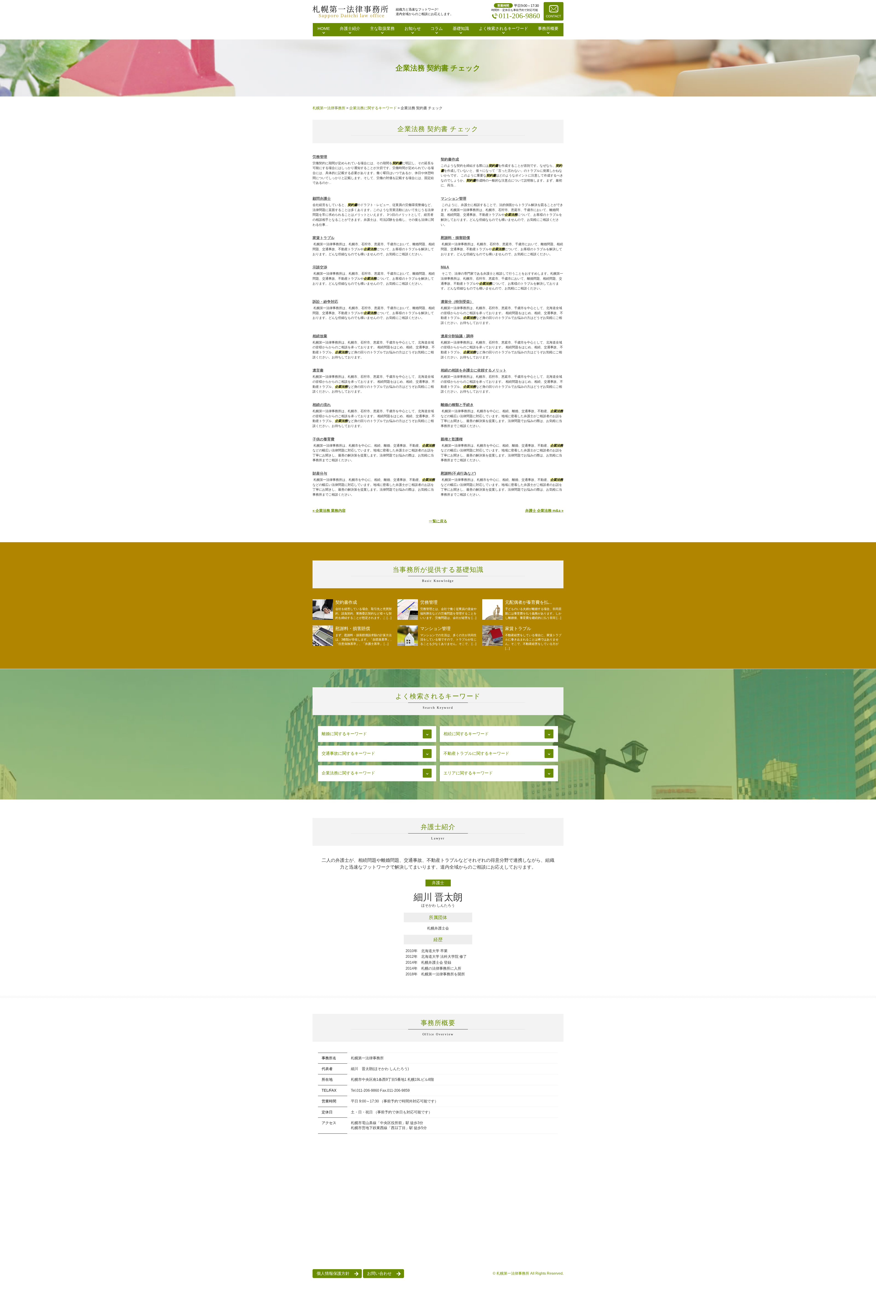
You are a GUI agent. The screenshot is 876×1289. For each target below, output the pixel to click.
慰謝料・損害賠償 (455, 238)
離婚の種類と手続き (457, 405)
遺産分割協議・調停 (457, 336)
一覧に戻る (438, 521)
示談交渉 (320, 267)
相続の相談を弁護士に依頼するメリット (473, 370)
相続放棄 (320, 336)
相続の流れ (322, 405)
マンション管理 (453, 199)
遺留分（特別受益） (457, 302)
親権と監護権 (452, 439)
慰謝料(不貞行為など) (458, 473)
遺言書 (318, 370)
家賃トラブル (323, 238)
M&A (445, 267)
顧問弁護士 (322, 199)
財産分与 (320, 473)
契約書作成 (450, 159)
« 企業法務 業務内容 (329, 511)
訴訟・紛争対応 (325, 302)
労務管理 (320, 157)
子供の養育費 (323, 439)
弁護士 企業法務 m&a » (544, 511)
